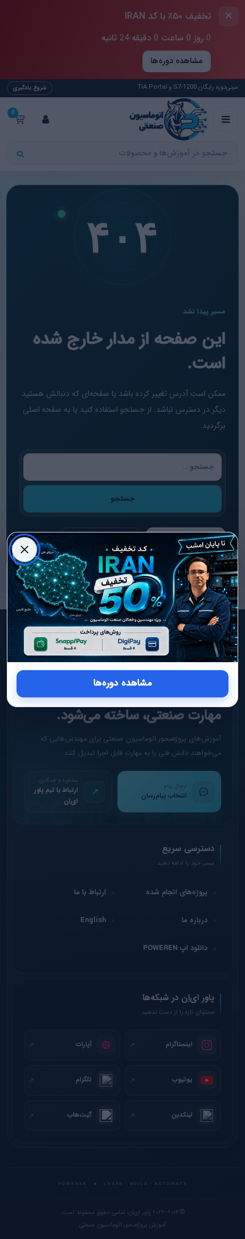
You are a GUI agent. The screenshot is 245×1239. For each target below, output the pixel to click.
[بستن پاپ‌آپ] (24, 549)
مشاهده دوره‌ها (122, 683)
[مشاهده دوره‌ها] (122, 597)
